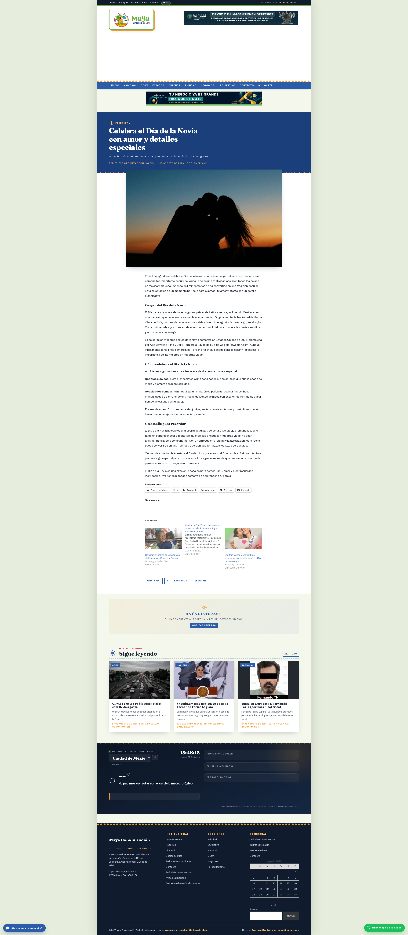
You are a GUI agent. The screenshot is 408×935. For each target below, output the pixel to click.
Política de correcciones (178, 861)
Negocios (207, 85)
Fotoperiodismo (216, 867)
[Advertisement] (204, 56)
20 (274, 889)
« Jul (273, 905)
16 (295, 883)
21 (281, 889)
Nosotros (171, 845)
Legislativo (227, 85)
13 (274, 883)
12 (267, 883)
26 (267, 894)
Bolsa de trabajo (258, 850)
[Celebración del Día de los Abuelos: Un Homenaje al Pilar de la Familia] (163, 538)
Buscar (254, 909)
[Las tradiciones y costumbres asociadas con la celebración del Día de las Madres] (243, 538)
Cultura (174, 85)
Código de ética (174, 856)
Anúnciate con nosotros (178, 872)
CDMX (144, 85)
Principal (122, 123)
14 (281, 883)
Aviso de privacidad (176, 878)
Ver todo (291, 654)
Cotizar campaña (204, 625)
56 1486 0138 (130, 875)
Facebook (180, 581)
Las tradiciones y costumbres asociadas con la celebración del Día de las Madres (243, 558)
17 (253, 889)
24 (253, 894)
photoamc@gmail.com (123, 871)
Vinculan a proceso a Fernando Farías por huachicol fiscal (264, 705)
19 (267, 889)
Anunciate (265, 85)
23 (295, 889)
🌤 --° (166, 2)
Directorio (171, 850)
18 (260, 889)
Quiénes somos (174, 839)
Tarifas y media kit (259, 845)
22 (288, 889)
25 (260, 894)
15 (288, 883)
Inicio (115, 85)
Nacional (130, 85)
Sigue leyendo (138, 653)
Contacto (247, 85)
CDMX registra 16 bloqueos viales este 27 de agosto (136, 705)
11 (260, 883)
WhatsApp (153, 581)
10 (253, 883)
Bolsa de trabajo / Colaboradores (183, 883)
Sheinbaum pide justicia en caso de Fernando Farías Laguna (202, 705)
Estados (158, 85)
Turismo (190, 85)
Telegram (199, 581)
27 (274, 894)
